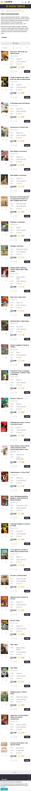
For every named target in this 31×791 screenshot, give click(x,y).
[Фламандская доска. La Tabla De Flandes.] (5, 696)
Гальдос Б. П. (19, 156)
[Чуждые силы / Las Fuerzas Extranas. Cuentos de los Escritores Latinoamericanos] (5, 719)
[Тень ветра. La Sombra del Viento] (5, 580)
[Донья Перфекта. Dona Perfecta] (5, 179)
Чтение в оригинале (21, 61)
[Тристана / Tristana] (5, 625)
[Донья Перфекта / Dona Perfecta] (5, 155)
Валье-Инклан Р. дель (21, 505)
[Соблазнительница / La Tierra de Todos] (5, 476)
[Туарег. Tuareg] (5, 649)
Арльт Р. (18, 352)
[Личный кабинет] (25, 2)
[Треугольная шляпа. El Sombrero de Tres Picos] (5, 601)
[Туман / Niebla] (5, 672)
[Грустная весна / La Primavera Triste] (5, 131)
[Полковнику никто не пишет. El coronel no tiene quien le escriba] (5, 427)
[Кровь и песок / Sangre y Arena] (5, 301)
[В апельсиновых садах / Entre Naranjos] (5, 107)
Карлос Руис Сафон (21, 203)
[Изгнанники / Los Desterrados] (5, 226)
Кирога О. (18, 227)
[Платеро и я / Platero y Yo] (5, 403)
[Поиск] (22, 2)
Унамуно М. (19, 59)
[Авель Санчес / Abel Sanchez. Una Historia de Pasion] (5, 56)
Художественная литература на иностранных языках (15, 10)
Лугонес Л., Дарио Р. (21, 724)
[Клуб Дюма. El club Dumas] (5, 250)
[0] (28, 2)
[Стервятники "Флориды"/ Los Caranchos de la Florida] (5, 528)
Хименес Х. (19, 404)
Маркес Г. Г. (19, 380)
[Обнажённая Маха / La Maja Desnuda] (5, 325)
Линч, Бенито (19, 531)
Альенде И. (19, 84)
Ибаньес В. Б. (19, 108)
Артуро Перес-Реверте (22, 249)
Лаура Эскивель (20, 747)
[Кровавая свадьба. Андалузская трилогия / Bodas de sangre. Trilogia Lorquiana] (5, 272)
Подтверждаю (4, 789)
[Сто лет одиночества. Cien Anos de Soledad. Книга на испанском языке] (5, 554)
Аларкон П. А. (19, 602)
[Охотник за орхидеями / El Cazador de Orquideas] (5, 349)
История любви (20, 750)
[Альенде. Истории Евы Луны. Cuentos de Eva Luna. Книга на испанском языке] (5, 82)
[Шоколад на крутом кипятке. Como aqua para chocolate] (5, 747)
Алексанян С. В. (20, 454)
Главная (2, 10)
